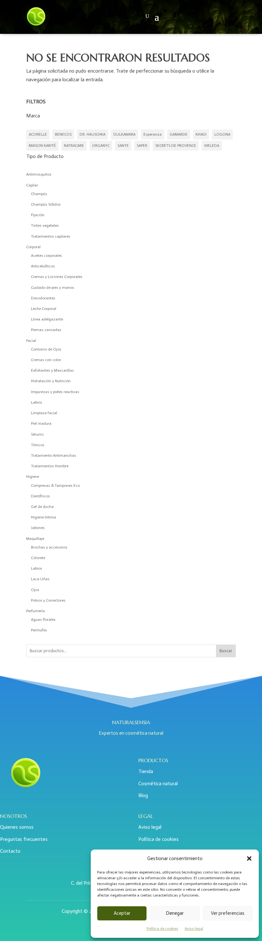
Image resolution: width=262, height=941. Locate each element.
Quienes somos (17, 827)
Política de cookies (162, 928)
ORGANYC (101, 145)
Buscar (226, 650)
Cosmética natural (158, 783)
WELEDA (211, 145)
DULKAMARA (124, 134)
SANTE (123, 145)
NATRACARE (74, 145)
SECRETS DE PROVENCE (175, 145)
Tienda (145, 771)
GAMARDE (179, 134)
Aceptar (122, 913)
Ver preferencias (227, 913)
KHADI (201, 134)
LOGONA (222, 134)
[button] (249, 858)
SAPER (142, 145)
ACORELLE (38, 134)
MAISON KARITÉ (42, 145)
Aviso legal (194, 928)
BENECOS (63, 134)
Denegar (175, 913)
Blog (143, 795)
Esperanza (152, 134)
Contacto (10, 851)
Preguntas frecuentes (24, 839)
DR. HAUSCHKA (92, 134)
